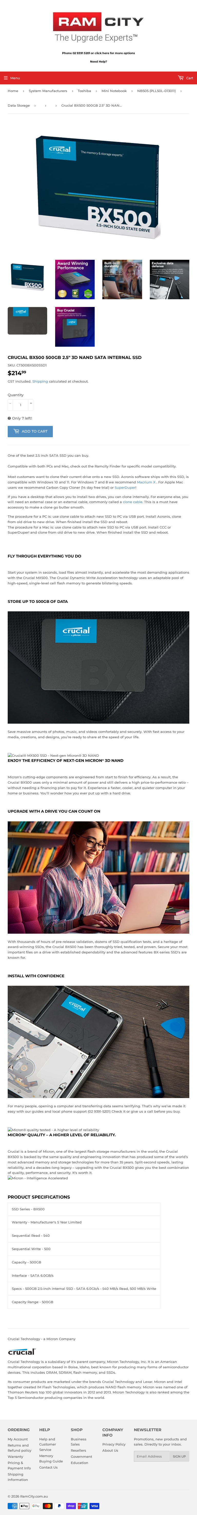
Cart (189, 78)
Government (81, 1456)
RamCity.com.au (34, 1496)
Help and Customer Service (47, 1444)
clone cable (132, 502)
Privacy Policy (113, 1444)
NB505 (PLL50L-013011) (156, 91)
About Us (110, 1450)
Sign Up (179, 1456)
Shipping (40, 381)
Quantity (16, 395)
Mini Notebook (114, 91)
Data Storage (19, 105)
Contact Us (48, 1467)
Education (79, 1463)
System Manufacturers (48, 91)
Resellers (78, 1450)
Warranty (15, 1456)
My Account (18, 1439)
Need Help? (98, 61)
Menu (15, 78)
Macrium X (146, 482)
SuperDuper (125, 487)
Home (13, 91)
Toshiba (84, 91)
